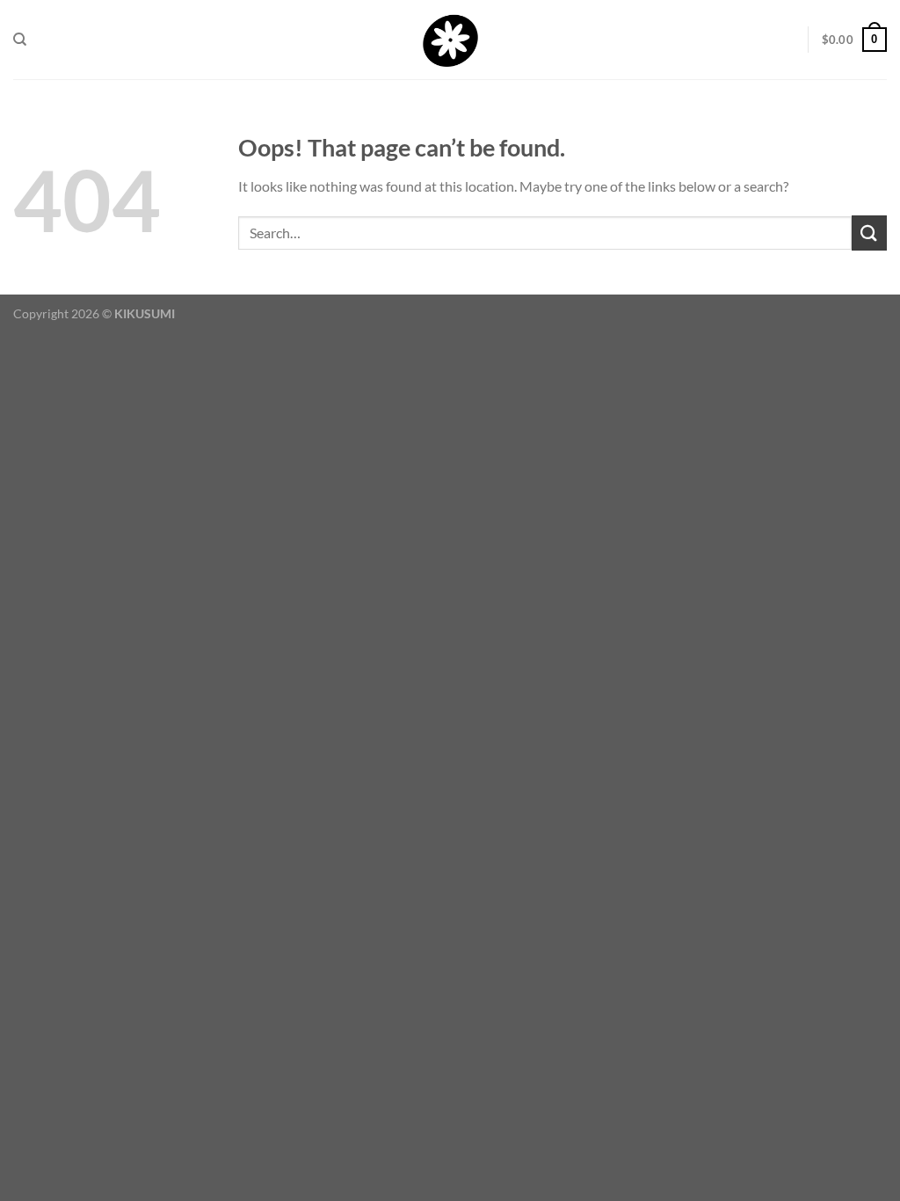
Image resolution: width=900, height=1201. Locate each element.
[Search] (19, 39)
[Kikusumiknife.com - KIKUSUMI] (450, 40)
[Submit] (869, 232)
